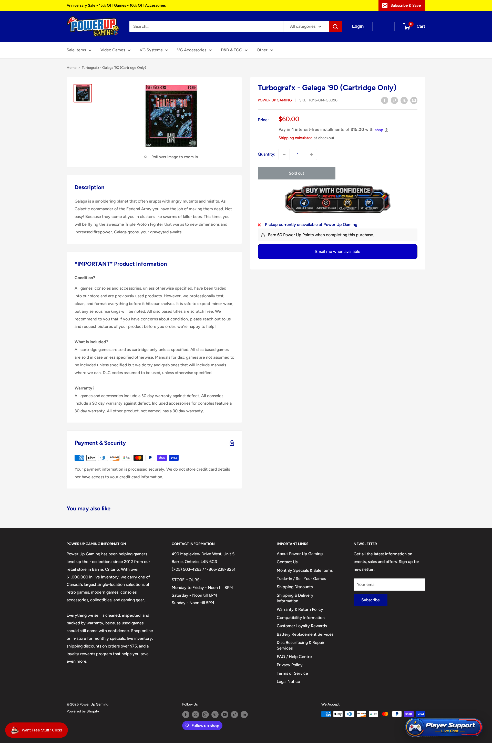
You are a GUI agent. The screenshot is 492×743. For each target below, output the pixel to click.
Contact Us (287, 561)
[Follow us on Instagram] (205, 714)
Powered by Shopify (83, 711)
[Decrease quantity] (284, 154)
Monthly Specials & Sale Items (305, 570)
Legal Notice (288, 681)
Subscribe (370, 599)
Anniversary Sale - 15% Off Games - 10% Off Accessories (116, 5)
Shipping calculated (296, 138)
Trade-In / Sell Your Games (301, 578)
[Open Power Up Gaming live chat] (443, 727)
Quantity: (266, 154)
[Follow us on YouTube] (224, 714)
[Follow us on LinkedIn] (244, 714)
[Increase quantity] (311, 154)
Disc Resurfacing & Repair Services (300, 645)
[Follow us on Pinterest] (215, 714)
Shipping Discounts (295, 586)
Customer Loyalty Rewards (302, 625)
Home (72, 67)
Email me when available (337, 251)
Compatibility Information (301, 617)
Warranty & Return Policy (300, 609)
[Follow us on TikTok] (234, 714)
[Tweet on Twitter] (404, 100)
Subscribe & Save (406, 5)
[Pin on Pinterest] (394, 100)
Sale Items (76, 49)
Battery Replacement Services (305, 634)
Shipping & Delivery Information (295, 598)
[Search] (335, 26)
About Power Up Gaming (300, 553)
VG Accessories (191, 49)
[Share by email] (413, 100)
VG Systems (151, 49)
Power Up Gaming (275, 100)
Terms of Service (292, 673)
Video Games (112, 49)
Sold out (296, 173)
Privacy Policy (290, 664)
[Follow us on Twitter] (195, 714)
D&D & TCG (231, 49)
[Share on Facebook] (384, 100)
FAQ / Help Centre (294, 656)
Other (262, 49)
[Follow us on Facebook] (185, 714)
